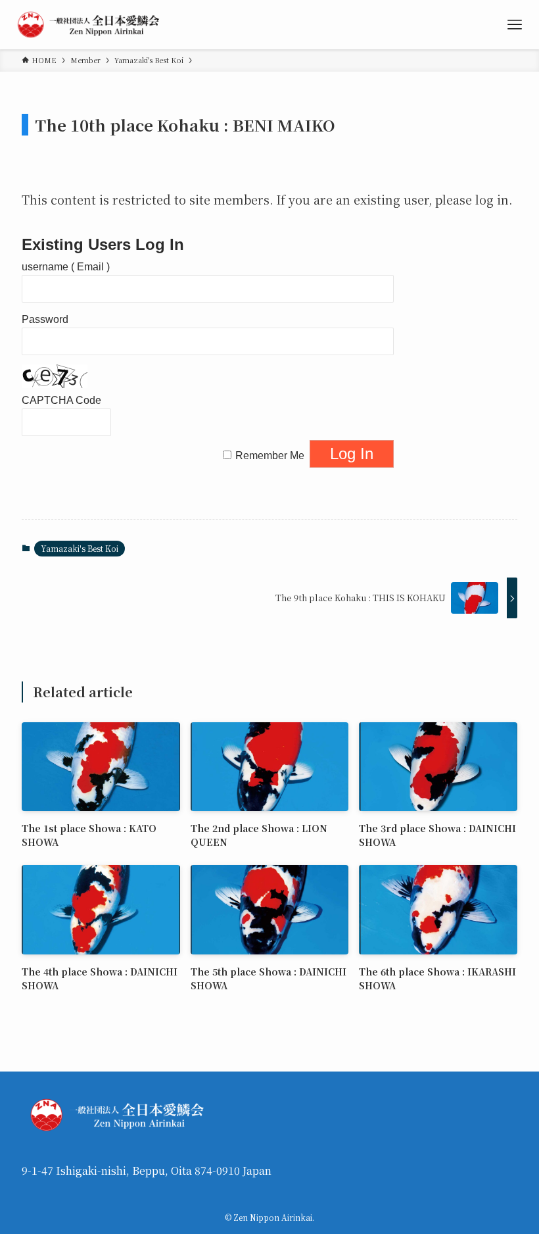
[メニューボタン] (514, 24)
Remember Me (269, 455)
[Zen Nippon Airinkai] (91, 24)
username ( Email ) (66, 266)
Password (45, 319)
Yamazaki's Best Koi (79, 548)
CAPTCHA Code (61, 400)
